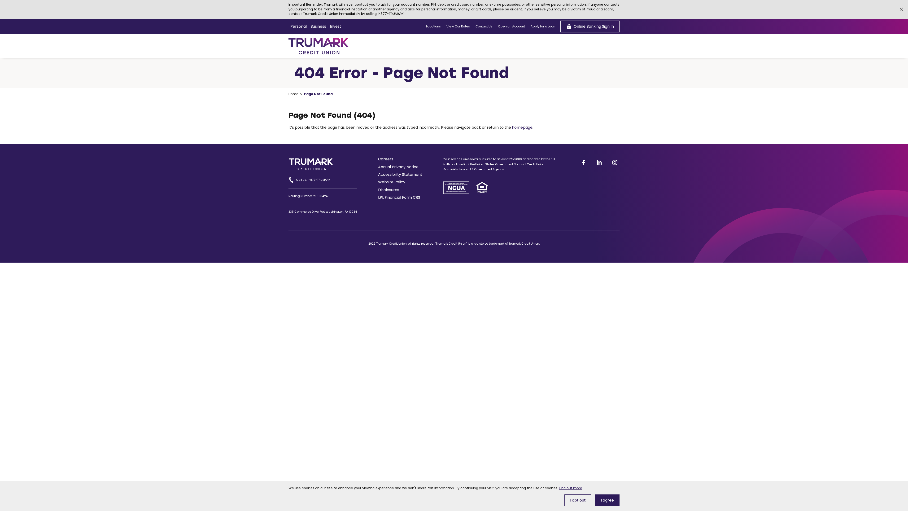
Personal (298, 26)
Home (293, 94)
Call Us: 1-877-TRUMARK (313, 180)
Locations (433, 26)
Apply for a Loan (543, 26)
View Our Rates (458, 26)
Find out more (570, 488)
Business (318, 26)
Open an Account (511, 26)
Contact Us (484, 26)
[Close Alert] (901, 9)
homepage (522, 127)
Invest (335, 26)
